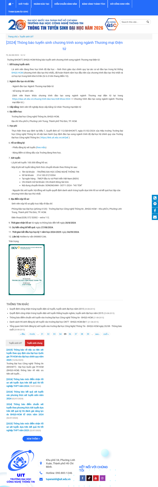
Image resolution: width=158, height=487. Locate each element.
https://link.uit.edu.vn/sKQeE (55, 137)
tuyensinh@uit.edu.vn (58, 479)
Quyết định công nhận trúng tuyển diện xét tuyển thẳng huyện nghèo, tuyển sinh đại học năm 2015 (56, 313)
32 (48, 334)
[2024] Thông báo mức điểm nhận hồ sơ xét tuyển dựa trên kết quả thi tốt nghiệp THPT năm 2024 (25, 382)
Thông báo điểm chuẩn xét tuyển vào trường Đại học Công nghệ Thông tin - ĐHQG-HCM (51, 317)
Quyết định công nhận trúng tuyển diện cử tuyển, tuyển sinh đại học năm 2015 (47, 309)
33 (54, 334)
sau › (97, 334)
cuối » (106, 334)
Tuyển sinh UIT (26, 36)
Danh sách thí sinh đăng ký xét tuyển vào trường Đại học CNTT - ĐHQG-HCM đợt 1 (48, 322)
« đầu (22, 334)
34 (60, 334)
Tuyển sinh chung (34, 343)
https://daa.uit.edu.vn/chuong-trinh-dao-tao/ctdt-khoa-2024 (41, 99)
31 (42, 334)
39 (88, 334)
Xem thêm (32, 438)
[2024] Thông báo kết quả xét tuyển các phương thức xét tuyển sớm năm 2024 (25, 395)
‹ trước (32, 334)
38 (82, 334)
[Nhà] (63, 24)
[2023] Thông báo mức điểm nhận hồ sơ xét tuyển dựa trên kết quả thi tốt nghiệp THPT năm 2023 (25, 427)
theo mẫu (41, 147)
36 (70, 334)
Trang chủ (13, 36)
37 (76, 334)
